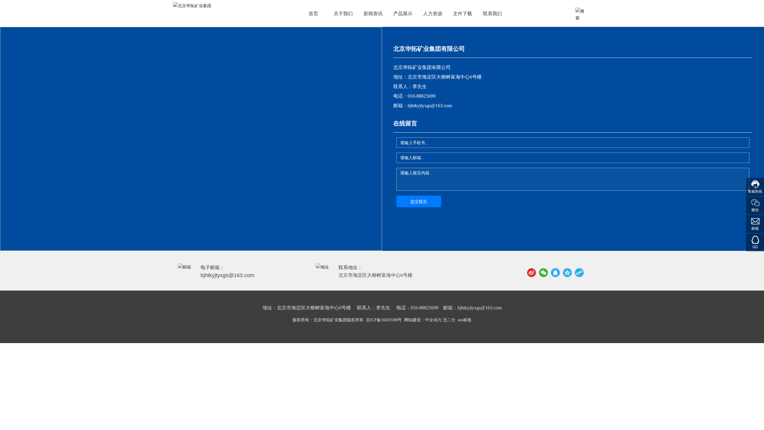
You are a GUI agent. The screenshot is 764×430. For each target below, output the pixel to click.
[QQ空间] (567, 272)
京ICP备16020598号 (384, 320)
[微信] (543, 272)
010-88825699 (421, 96)
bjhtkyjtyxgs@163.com (430, 105)
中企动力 (433, 320)
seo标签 (465, 320)
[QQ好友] (555, 272)
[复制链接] (579, 272)
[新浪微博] (531, 272)
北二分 (449, 320)
